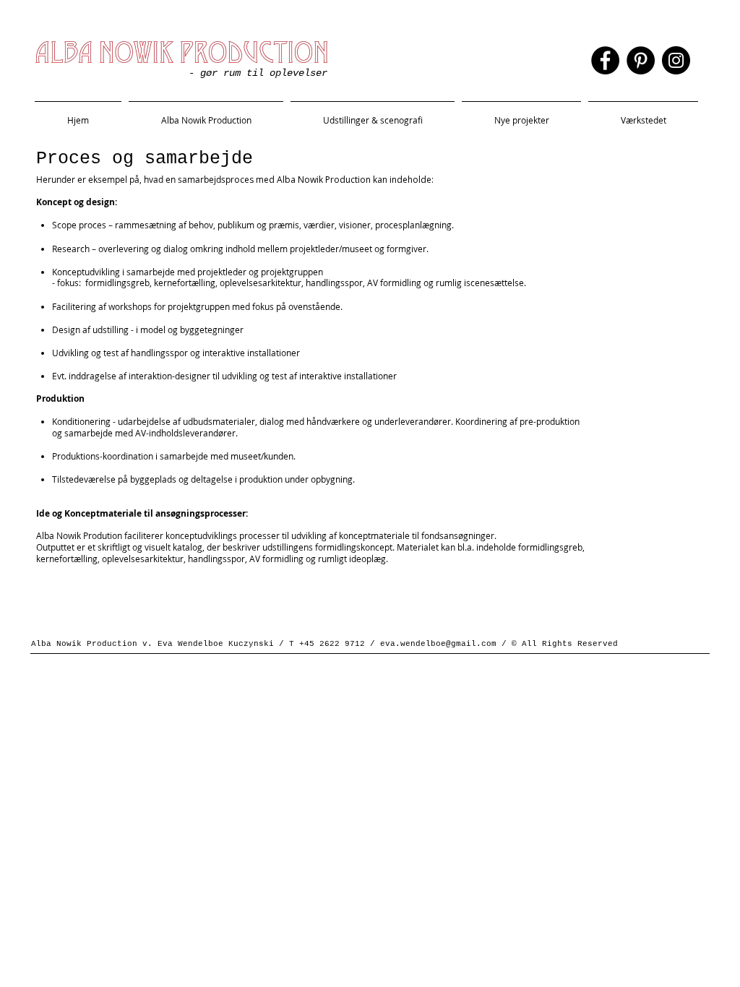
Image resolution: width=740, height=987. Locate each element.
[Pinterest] (641, 60)
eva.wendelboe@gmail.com (438, 643)
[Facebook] (605, 60)
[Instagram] (676, 60)
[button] (372, 113)
